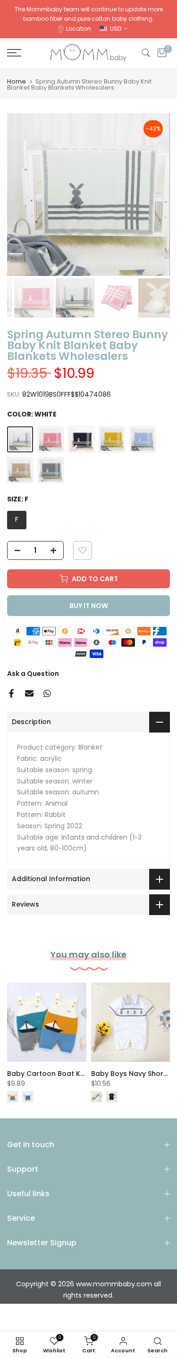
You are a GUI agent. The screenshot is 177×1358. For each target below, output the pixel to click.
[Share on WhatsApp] (47, 693)
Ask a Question (33, 673)
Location (78, 29)
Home (16, 81)
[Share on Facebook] (11, 693)
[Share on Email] (29, 693)
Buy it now (88, 605)
